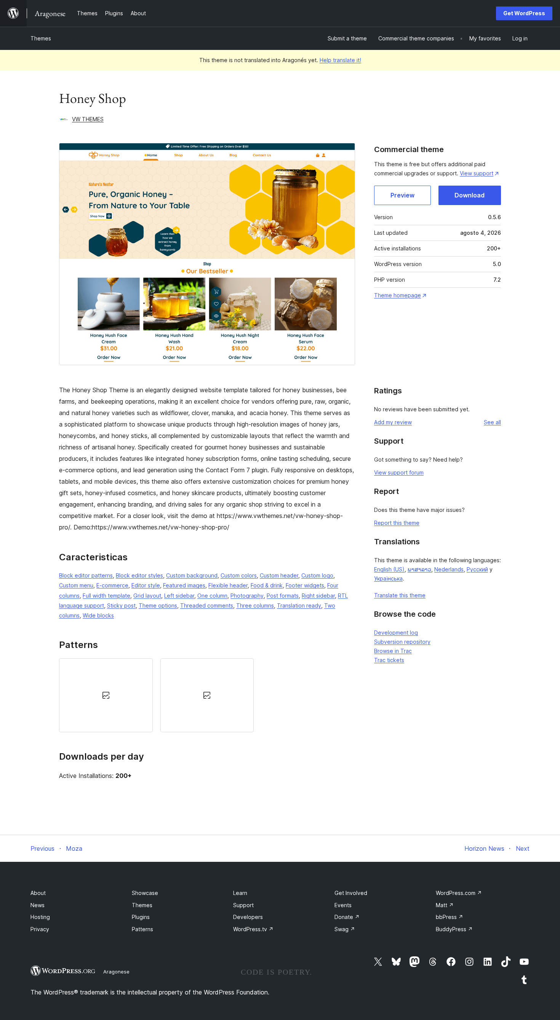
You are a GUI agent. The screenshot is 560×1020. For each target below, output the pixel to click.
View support (476, 173)
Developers (248, 917)
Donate (347, 917)
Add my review (393, 422)
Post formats (283, 595)
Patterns (142, 929)
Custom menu (76, 585)
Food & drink (267, 585)
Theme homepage (397, 295)
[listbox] (207, 695)
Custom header (279, 575)
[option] (106, 695)
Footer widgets (305, 585)
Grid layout (147, 595)
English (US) (389, 569)
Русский (477, 569)
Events (343, 905)
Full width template (106, 595)
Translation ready (299, 605)
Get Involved (350, 893)
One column (212, 595)
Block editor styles (139, 575)
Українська (388, 578)
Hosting (40, 917)
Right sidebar (318, 595)
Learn (240, 893)
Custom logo (317, 575)
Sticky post (121, 605)
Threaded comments (206, 605)
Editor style (145, 585)
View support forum (399, 472)
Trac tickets (389, 660)
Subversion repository (402, 641)
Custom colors (239, 575)
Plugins (141, 917)
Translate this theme (400, 595)
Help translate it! (340, 60)
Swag (344, 929)
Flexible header (228, 585)
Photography (247, 595)
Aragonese (116, 972)
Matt (445, 905)
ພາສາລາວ (419, 569)
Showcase (145, 893)
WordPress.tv (253, 929)
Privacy (39, 929)
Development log (396, 632)
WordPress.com (459, 893)
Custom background (192, 575)
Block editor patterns (86, 575)
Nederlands (449, 569)
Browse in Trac (393, 651)
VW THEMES (88, 119)
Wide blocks (98, 615)
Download (469, 195)
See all (492, 422)
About (38, 893)
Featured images (184, 585)
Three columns (255, 605)
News (37, 905)
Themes (40, 38)
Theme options (158, 605)
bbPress (449, 917)
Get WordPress (524, 13)
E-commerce (112, 585)
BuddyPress (454, 929)
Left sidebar (179, 595)
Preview (402, 195)
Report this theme (396, 523)
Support (243, 905)
